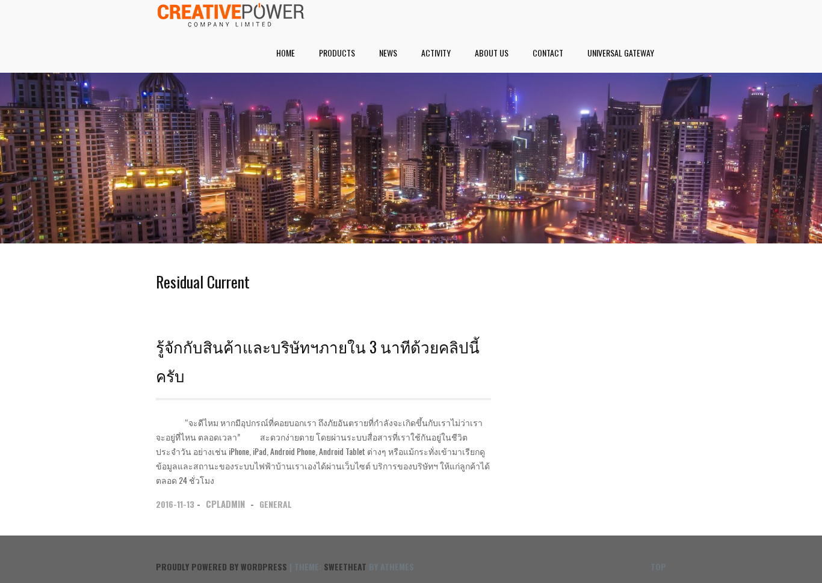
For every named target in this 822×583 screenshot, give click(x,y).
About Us (491, 52)
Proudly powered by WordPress (221, 566)
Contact (548, 52)
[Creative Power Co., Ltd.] (231, 22)
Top (658, 566)
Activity (436, 52)
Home (285, 52)
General (275, 504)
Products (337, 52)
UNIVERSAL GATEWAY (620, 52)
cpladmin (225, 503)
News (388, 52)
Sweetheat (345, 566)
